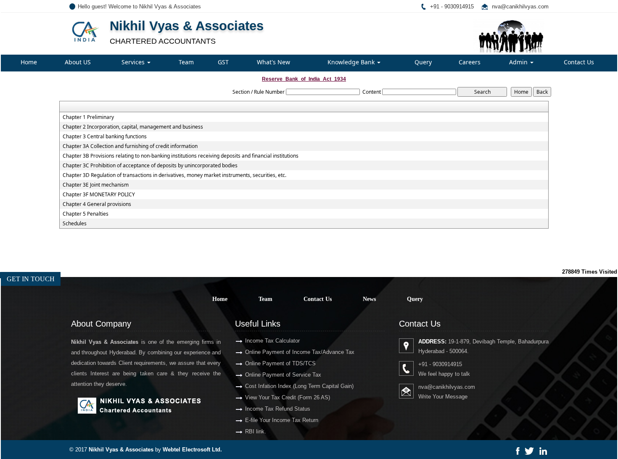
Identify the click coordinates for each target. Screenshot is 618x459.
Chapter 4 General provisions (97, 204)
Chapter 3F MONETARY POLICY (99, 194)
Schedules (75, 223)
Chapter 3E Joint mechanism (96, 185)
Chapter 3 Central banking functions (105, 136)
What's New (273, 62)
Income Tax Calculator (272, 341)
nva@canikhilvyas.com (520, 6)
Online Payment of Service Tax (283, 375)
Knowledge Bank (351, 62)
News (369, 299)
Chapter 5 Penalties (85, 214)
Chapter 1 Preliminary (88, 117)
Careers (470, 62)
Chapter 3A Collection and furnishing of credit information (130, 146)
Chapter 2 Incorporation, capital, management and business (133, 127)
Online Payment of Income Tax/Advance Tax (299, 352)
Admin (519, 62)
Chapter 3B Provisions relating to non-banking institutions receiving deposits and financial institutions (180, 156)
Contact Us (579, 62)
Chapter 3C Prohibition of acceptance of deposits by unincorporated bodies (150, 165)
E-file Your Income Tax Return (281, 420)
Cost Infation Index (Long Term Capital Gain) (299, 386)
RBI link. (255, 431)
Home (29, 62)
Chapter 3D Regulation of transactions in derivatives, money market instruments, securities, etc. (174, 175)
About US (78, 62)
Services (133, 62)
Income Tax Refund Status (277, 409)
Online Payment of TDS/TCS (280, 363)
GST (223, 62)
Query (423, 62)
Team (186, 62)
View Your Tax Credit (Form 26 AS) (287, 397)
